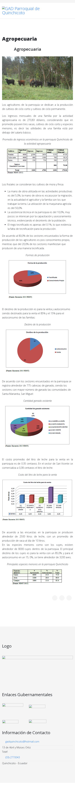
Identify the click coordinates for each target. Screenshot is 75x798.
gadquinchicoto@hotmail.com (22, 741)
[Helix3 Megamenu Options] (71, 10)
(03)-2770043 (12, 757)
